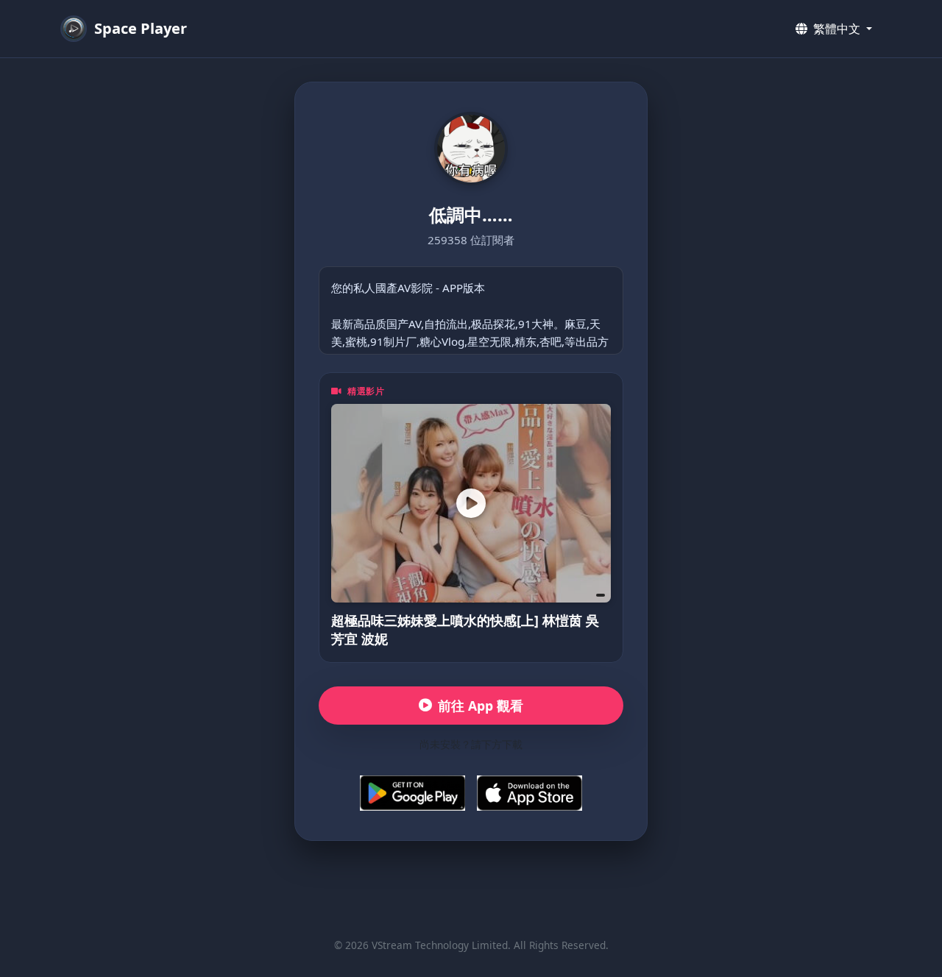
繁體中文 (836, 29)
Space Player (140, 28)
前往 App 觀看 (480, 705)
